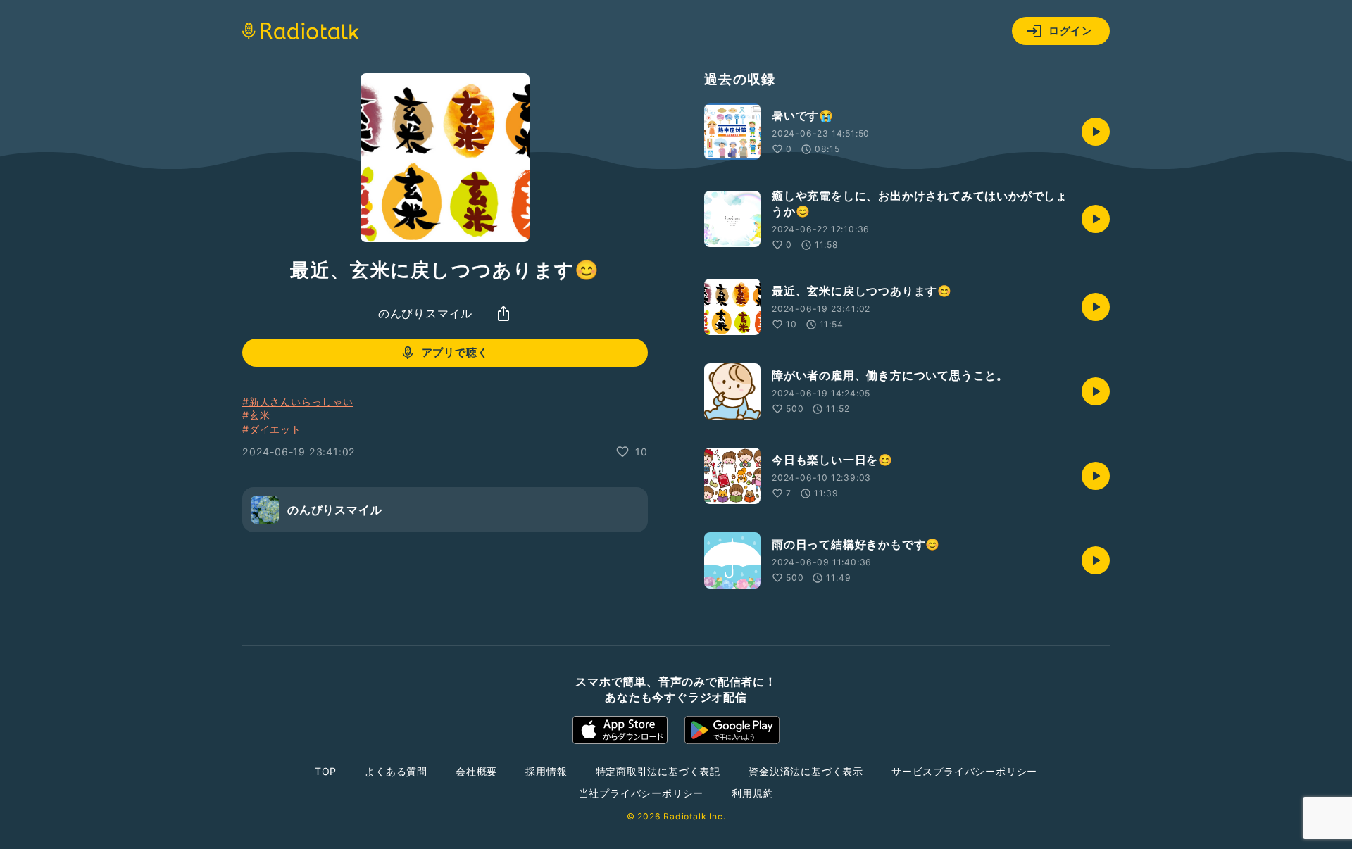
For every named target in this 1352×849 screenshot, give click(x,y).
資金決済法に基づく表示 (806, 771)
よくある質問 (396, 771)
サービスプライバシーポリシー (964, 771)
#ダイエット (271, 429)
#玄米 (256, 415)
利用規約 (752, 793)
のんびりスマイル (425, 313)
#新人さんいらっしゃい (297, 402)
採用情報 (546, 771)
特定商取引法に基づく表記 (658, 771)
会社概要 (476, 771)
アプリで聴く (455, 352)
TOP (326, 771)
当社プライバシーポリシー (641, 793)
